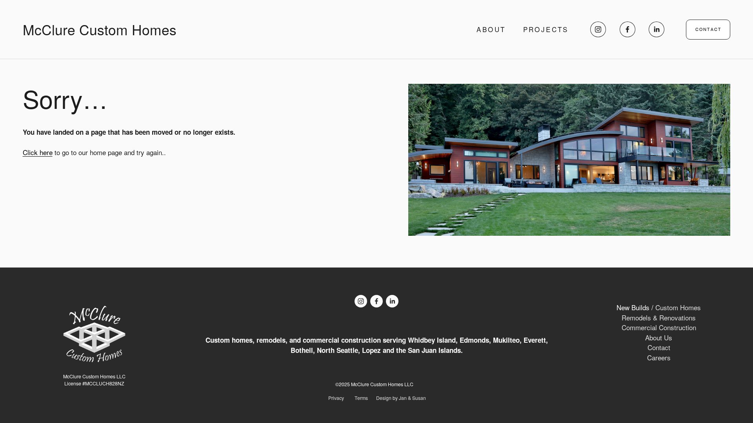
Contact (659, 347)
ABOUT (491, 29)
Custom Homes (678, 307)
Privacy (336, 397)
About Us (658, 337)
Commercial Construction (659, 327)
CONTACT (708, 30)
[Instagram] (598, 29)
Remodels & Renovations (659, 317)
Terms (361, 397)
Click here (38, 152)
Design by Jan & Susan (401, 397)
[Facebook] (627, 29)
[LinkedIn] (656, 29)
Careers (659, 357)
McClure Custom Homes (99, 29)
